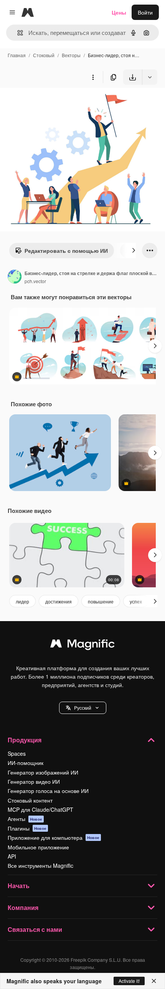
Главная (17, 55)
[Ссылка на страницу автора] (14, 277)
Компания (23, 907)
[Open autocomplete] (17, 33)
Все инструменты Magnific (40, 865)
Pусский (82, 707)
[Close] (153, 981)
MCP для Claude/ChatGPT (40, 809)
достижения (58, 601)
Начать (19, 885)
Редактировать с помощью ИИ (66, 250)
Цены (119, 12)
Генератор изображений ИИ (43, 772)
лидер (22, 601)
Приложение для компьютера (53, 837)
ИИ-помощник (25, 762)
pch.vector (35, 281)
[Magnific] (82, 645)
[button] (82, 708)
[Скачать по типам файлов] (149, 77)
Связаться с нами (35, 929)
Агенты (25, 819)
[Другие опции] (93, 77)
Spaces (17, 753)
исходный (51, 103)
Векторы (71, 55)
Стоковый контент (30, 800)
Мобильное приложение (38, 847)
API (12, 856)
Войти (145, 12)
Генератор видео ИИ (34, 781)
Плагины (27, 828)
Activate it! (129, 980)
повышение (101, 601)
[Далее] (133, 250)
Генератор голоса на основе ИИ (48, 790)
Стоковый (43, 55)
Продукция (24, 739)
